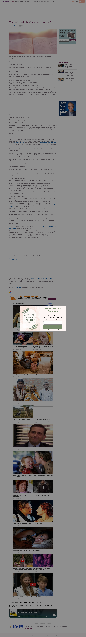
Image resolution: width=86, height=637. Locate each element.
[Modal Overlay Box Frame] (43, 318)
